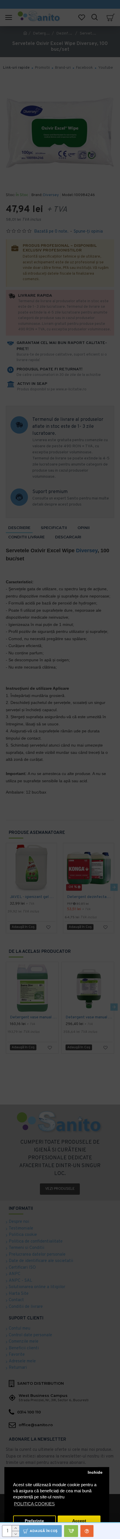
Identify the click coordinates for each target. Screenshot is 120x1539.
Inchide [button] (95, 1472)
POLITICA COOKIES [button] (34, 1503)
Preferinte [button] (34, 1521)
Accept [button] (79, 1521)
